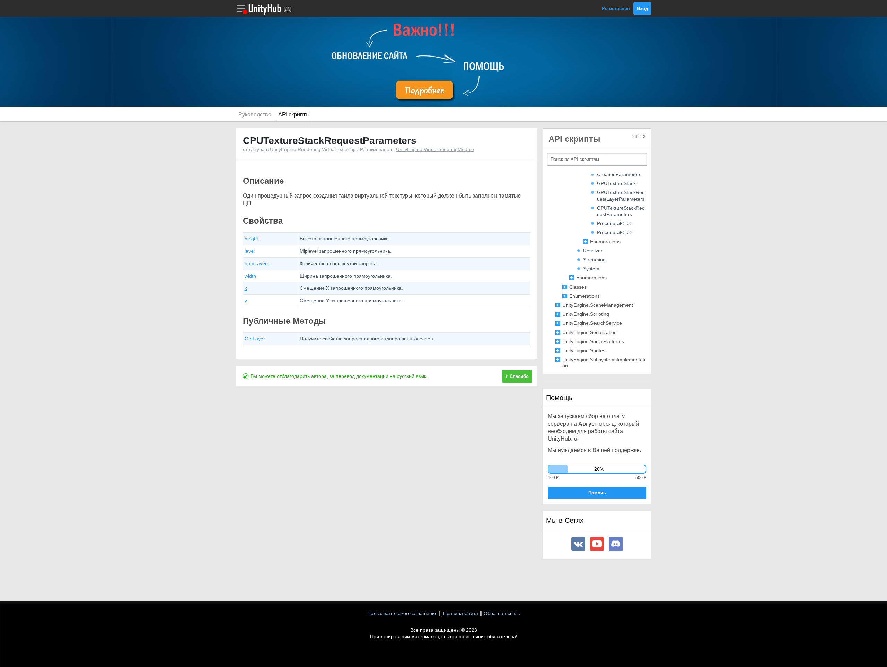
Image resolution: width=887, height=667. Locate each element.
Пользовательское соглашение (402, 613)
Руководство (254, 115)
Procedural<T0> (614, 223)
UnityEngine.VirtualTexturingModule (435, 149)
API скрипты (294, 115)
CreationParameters (619, 174)
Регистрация (616, 8)
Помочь (597, 492)
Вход (642, 8)
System (591, 268)
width (250, 276)
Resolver (593, 250)
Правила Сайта (460, 613)
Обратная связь (502, 613)
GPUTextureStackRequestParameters (621, 211)
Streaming (594, 259)
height (251, 238)
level (250, 251)
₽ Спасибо (517, 376)
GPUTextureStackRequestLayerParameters (621, 195)
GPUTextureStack (616, 183)
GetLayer (255, 338)
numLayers (257, 263)
